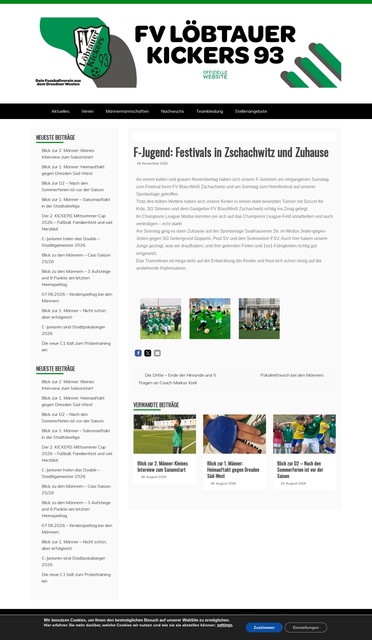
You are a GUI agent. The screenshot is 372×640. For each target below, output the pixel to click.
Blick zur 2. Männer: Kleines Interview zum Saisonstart (163, 466)
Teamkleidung (209, 111)
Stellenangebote (251, 111)
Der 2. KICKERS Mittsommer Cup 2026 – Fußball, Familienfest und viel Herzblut (77, 222)
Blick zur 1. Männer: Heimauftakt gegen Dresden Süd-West (233, 470)
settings (224, 625)
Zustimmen (264, 627)
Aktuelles (60, 111)
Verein (87, 111)
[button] (138, 353)
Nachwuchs (172, 111)
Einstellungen (306, 627)
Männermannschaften (127, 111)
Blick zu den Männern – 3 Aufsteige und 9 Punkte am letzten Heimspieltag (76, 278)
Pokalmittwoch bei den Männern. (292, 375)
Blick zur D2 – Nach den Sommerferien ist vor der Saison (300, 470)
